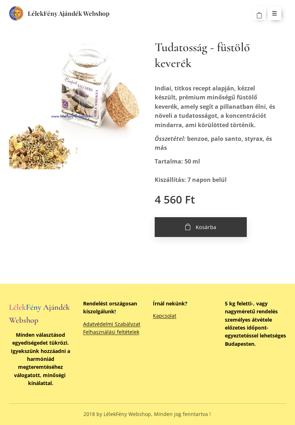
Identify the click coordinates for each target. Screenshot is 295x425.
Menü (274, 13)
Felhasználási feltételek (111, 331)
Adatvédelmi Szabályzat (111, 324)
